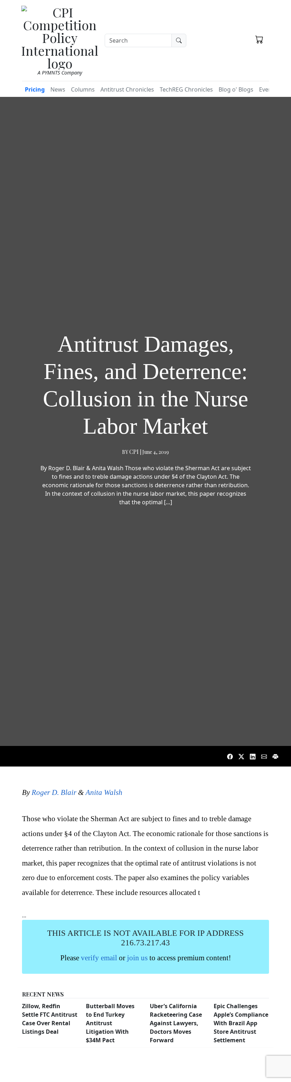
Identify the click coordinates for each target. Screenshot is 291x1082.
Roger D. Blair (54, 792)
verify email (99, 958)
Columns (83, 89)
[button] (259, 39)
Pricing (35, 89)
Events (268, 89)
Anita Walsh (104, 792)
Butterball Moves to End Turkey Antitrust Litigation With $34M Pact (110, 1023)
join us (137, 958)
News (57, 89)
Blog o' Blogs (236, 89)
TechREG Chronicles (186, 89)
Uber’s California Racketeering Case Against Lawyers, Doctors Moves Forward (176, 1023)
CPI (134, 451)
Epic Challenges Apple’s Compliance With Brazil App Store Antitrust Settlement (241, 1023)
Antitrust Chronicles (127, 89)
